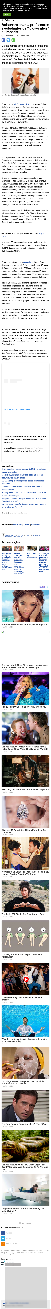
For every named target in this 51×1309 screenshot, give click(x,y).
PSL (28, 104)
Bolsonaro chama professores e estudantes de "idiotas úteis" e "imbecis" (25, 28)
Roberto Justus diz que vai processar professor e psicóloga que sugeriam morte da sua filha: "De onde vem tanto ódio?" (19, 563)
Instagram (17, 524)
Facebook (35, 524)
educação (27, 262)
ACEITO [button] (7, 14)
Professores (8, 536)
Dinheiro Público (9, 535)
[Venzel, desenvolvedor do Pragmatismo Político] (8, 1263)
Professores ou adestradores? (32, 555)
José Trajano (38, 448)
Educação (20, 535)
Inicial (5, 1303)
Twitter (27, 524)
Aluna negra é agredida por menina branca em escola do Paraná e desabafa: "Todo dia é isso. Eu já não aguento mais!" (44, 562)
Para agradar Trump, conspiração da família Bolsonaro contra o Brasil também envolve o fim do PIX (7, 561)
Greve (28, 535)
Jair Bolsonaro (8, 20)
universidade (18, 536)
